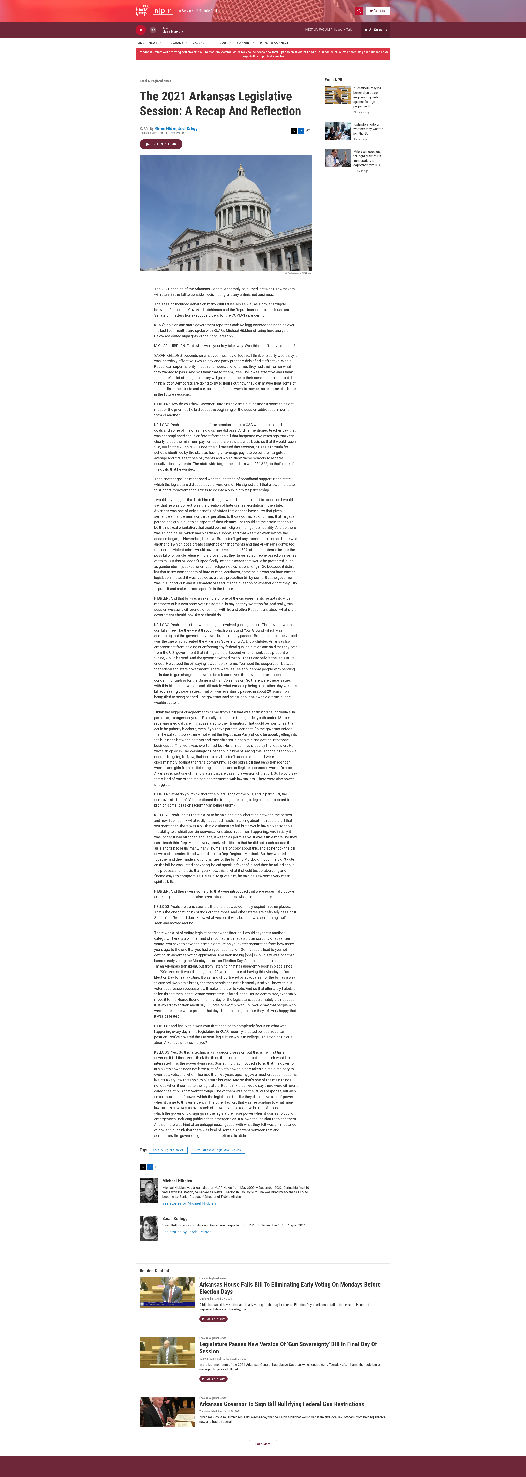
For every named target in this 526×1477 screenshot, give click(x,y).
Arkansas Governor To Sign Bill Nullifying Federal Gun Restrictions (281, 1404)
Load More (263, 1444)
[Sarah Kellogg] (149, 1228)
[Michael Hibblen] (149, 1190)
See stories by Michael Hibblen (189, 1203)
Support (244, 42)
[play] (140, 30)
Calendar (201, 42)
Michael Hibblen (165, 129)
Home (140, 42)
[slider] (159, 30)
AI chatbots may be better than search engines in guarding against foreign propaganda (367, 97)
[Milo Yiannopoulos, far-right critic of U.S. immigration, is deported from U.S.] (338, 158)
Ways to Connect (274, 42)
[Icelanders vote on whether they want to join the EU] (338, 131)
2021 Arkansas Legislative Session (218, 1150)
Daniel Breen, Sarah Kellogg (215, 1358)
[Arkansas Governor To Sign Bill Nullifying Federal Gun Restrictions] (167, 1412)
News (153, 42)
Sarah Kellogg (187, 129)
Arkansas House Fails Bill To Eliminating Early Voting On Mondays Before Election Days (290, 1288)
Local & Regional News (155, 81)
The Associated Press (211, 1411)
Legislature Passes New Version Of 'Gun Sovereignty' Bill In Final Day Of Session (288, 1348)
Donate (380, 11)
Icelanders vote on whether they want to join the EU (368, 128)
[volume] (153, 30)
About (223, 42)
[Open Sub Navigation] (160, 42)
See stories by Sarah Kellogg (187, 1231)
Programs (175, 42)
